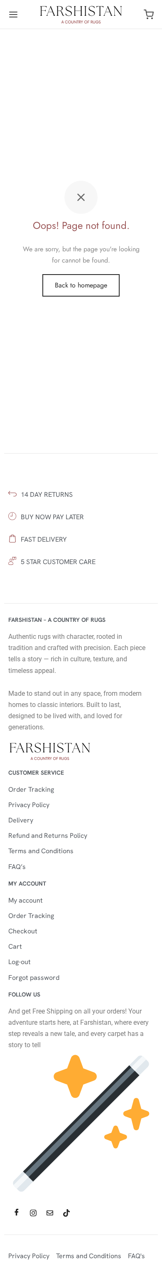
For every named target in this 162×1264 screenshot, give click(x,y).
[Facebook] (16, 1213)
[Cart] (149, 15)
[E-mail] (50, 1213)
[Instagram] (33, 1213)
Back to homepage (81, 285)
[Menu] (13, 14)
